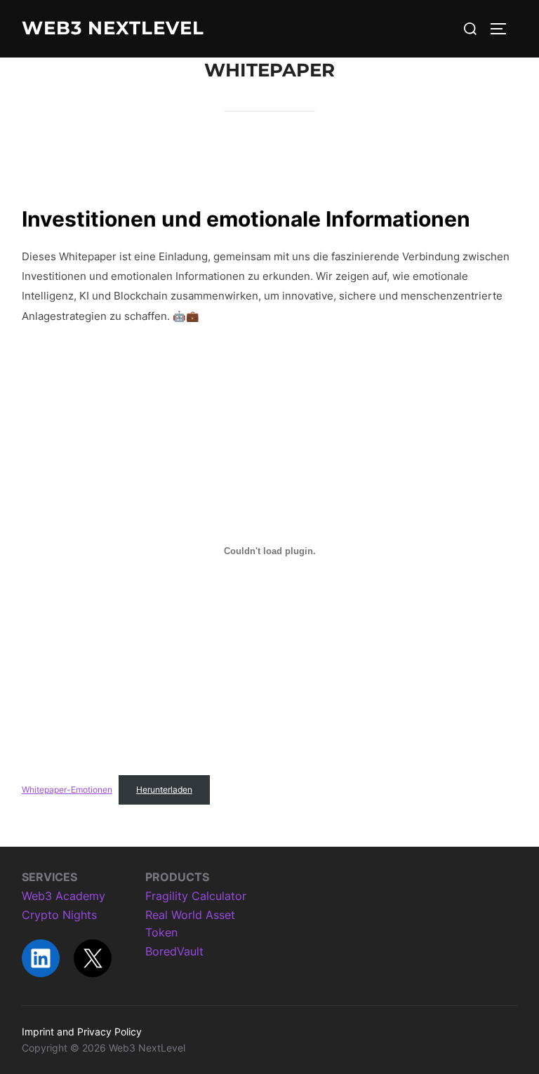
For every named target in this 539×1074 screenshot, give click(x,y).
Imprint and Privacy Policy (82, 1032)
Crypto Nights (59, 915)
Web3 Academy (63, 896)
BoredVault (174, 951)
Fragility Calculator (195, 896)
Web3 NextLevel (113, 28)
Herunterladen (164, 789)
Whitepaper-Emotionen (67, 789)
